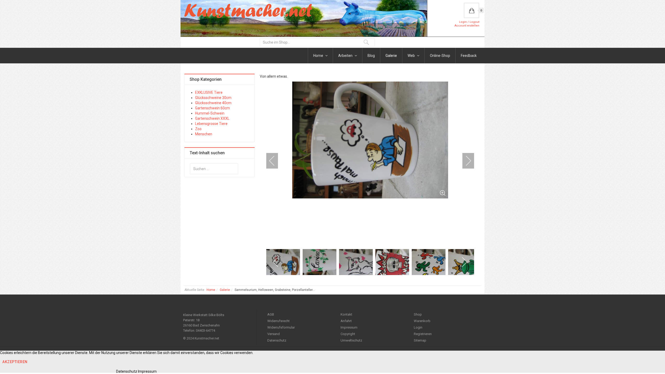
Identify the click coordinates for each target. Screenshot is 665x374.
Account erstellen (467, 25)
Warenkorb (422, 321)
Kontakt (346, 314)
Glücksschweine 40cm (213, 103)
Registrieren (423, 334)
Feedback (469, 56)
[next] (465, 160)
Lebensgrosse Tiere (211, 124)
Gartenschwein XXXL (212, 118)
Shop (418, 314)
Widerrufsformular (281, 327)
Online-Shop (440, 56)
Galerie (391, 56)
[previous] (275, 160)
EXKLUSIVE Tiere (209, 92)
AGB (270, 314)
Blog (371, 56)
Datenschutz (276, 340)
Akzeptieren (15, 362)
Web (412, 56)
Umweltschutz (351, 340)
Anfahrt (346, 321)
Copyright (348, 334)
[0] (471, 10)
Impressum (349, 327)
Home (318, 56)
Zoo (198, 129)
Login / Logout (469, 22)
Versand (273, 334)
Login (418, 327)
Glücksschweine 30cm (213, 98)
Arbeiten (345, 56)
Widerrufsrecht (278, 321)
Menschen (203, 134)
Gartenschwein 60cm (212, 108)
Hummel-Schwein (209, 113)
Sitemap (420, 340)
